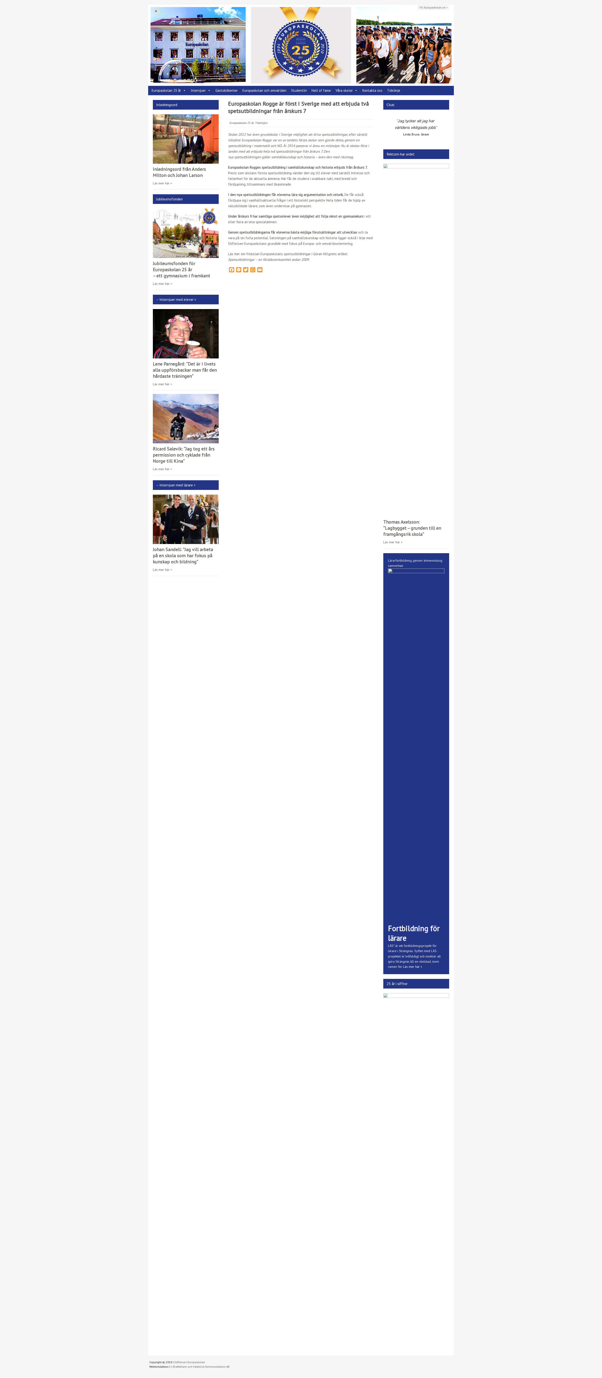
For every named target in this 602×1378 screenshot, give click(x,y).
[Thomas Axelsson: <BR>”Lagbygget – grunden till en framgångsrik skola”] (416, 515)
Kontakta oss (372, 90)
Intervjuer (198, 90)
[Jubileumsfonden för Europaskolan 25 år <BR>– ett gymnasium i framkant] (186, 255)
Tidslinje (393, 90)
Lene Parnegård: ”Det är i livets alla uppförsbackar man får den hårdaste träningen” (185, 370)
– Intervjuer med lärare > (176, 485)
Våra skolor (344, 90)
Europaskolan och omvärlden (264, 90)
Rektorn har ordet (401, 156)
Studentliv (299, 90)
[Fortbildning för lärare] (416, 920)
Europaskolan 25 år (166, 90)
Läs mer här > (162, 183)
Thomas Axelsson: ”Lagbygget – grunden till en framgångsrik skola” (412, 530)
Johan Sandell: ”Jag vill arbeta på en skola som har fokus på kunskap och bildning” (183, 555)
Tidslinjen (261, 123)
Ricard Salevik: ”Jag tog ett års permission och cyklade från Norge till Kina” (184, 455)
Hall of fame (321, 90)
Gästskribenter (226, 90)
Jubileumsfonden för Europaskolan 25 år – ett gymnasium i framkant (181, 269)
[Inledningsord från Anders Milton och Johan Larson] (186, 161)
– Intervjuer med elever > (176, 299)
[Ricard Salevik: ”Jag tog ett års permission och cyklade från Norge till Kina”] (186, 441)
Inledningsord (166, 104)
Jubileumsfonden (169, 199)
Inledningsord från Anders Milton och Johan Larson (179, 172)
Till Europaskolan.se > (433, 7)
